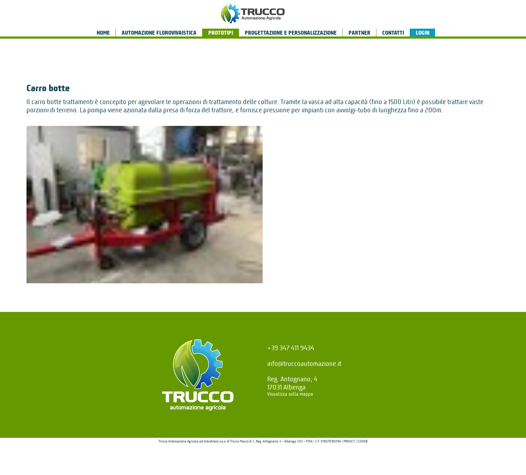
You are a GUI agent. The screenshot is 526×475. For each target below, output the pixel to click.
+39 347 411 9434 (290, 348)
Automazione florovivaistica (159, 32)
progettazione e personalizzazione (291, 32)
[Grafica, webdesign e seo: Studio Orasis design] (263, 462)
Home (103, 32)
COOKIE (362, 441)
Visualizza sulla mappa (290, 394)
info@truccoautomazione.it (304, 363)
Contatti (393, 32)
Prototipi (220, 32)
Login (422, 32)
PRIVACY (349, 441)
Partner (359, 32)
